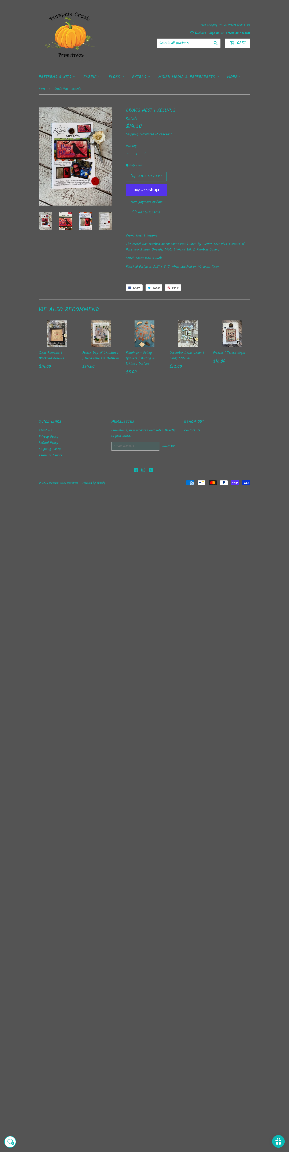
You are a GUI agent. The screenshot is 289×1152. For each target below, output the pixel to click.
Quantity (131, 146)
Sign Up (168, 446)
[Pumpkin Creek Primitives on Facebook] (135, 470)
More (232, 77)
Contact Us (192, 430)
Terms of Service (50, 455)
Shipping (132, 134)
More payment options (146, 202)
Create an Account (238, 33)
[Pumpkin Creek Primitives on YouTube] (151, 470)
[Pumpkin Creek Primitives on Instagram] (143, 470)
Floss (115, 77)
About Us (45, 430)
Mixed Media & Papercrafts (187, 77)
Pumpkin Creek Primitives (63, 483)
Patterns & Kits (56, 77)
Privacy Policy (48, 436)
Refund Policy (48, 442)
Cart (240, 43)
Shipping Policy (50, 449)
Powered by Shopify (94, 483)
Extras (140, 77)
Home (42, 89)
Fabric (90, 77)
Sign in (214, 33)
